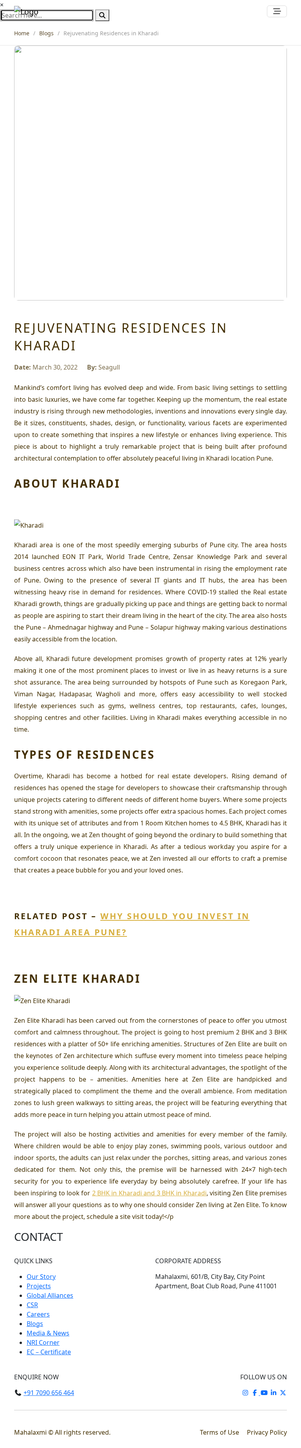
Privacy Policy (267, 1432)
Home (21, 33)
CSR (32, 1304)
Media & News (48, 1333)
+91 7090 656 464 (49, 1392)
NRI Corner (43, 1342)
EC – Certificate (49, 1352)
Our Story (41, 1276)
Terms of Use (220, 1432)
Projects (39, 1286)
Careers (38, 1314)
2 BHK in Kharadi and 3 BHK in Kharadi (149, 1193)
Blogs (46, 33)
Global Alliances (50, 1295)
